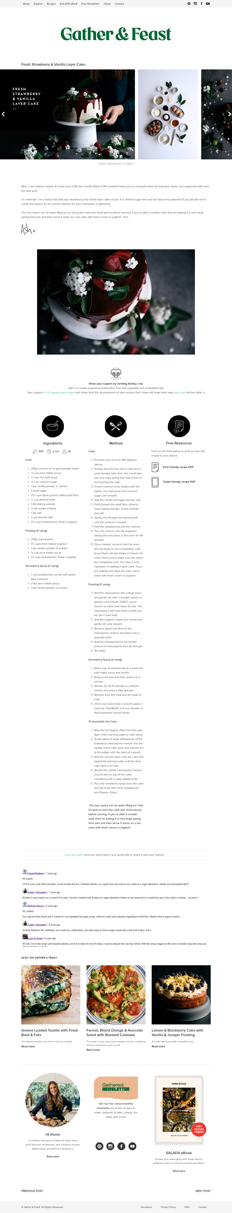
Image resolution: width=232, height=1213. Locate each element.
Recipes (51, 4)
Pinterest (189, 4)
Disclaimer (146, 1207)
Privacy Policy (168, 1207)
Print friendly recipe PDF (178, 467)
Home (26, 4)
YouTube (132, 1146)
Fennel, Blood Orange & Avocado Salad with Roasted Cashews (114, 1032)
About (107, 4)
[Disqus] (116, 907)
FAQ (187, 1207)
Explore (38, 4)
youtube (208, 4)
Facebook (202, 4)
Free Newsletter (90, 4)
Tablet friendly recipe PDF (179, 481)
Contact (119, 4)
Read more (28, 1046)
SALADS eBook (68, 4)
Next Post (203, 1191)
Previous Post (32, 1191)
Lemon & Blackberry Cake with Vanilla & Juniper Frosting (177, 1032)
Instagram (195, 4)
